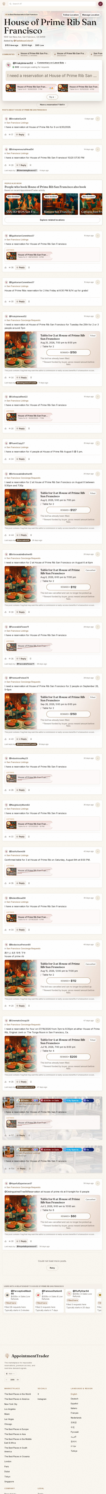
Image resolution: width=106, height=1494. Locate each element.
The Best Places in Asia (15, 1434)
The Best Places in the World (17, 1394)
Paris (6, 1466)
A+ (18, 1380)
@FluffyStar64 (81, 1291)
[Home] (4, 4)
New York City (10, 1404)
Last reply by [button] (27, 170)
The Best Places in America (16, 1399)
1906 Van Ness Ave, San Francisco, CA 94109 (24, 37)
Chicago (8, 1424)
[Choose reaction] (5, 134)
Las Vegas (9, 1419)
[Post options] (97, 118)
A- (7, 1380)
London (7, 1461)
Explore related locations (52, 220)
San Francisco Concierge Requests (23, 320)
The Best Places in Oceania (17, 1456)
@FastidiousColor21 (23, 41)
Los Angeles (10, 1409)
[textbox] (52, 76)
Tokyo (7, 1476)
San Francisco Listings (17, 123)
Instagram (42, 1399)
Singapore (9, 1481)
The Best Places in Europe (16, 1429)
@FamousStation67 (52, 1292)
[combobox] (54, 3)
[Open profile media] (8, 1103)
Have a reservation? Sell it (52, 104)
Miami (7, 1414)
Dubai (7, 1471)
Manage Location (90, 15)
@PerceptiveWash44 (21, 1292)
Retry (52, 1268)
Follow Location (71, 15)
